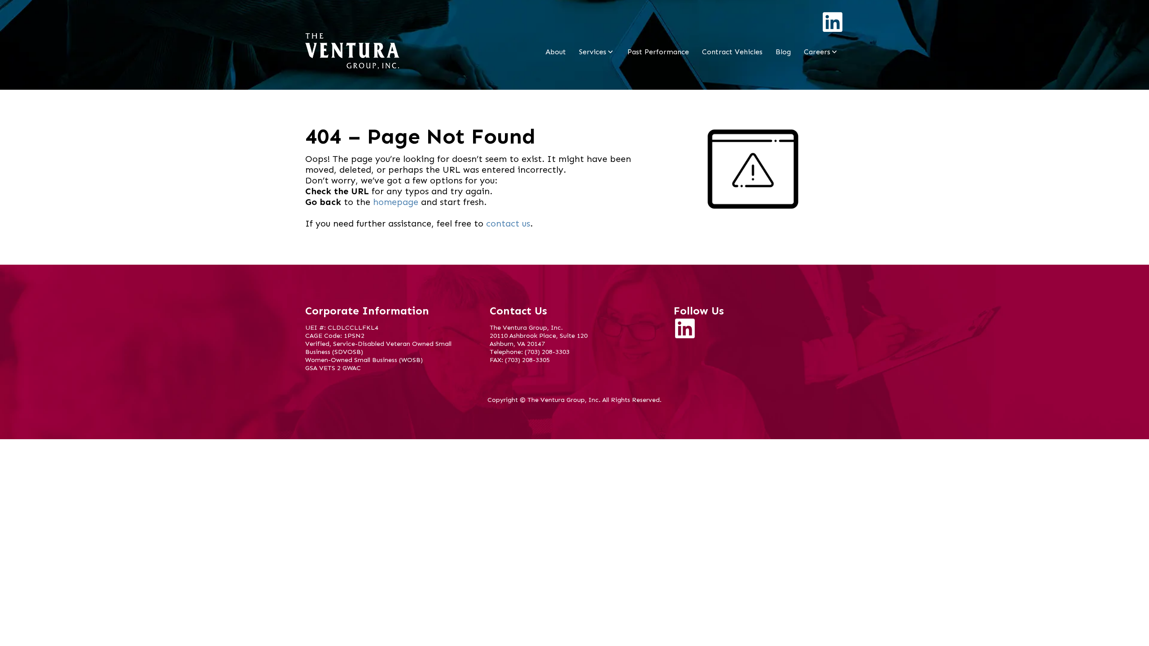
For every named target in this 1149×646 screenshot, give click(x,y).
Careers (817, 52)
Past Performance (658, 52)
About (555, 52)
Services (592, 52)
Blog (783, 52)
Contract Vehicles (732, 52)
